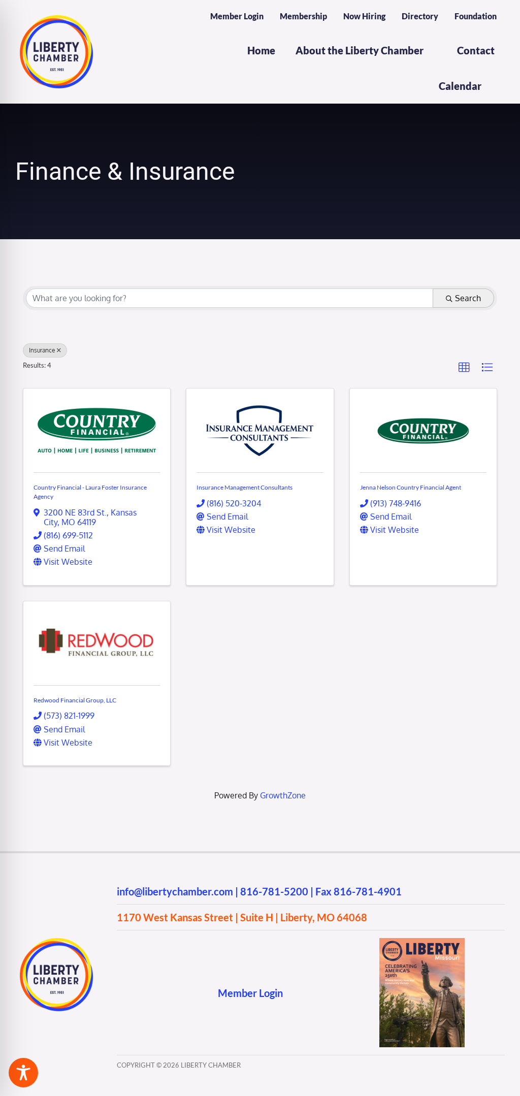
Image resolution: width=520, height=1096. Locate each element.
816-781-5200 (274, 891)
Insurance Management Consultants (244, 487)
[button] (464, 368)
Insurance (42, 350)
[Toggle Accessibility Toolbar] (23, 1072)
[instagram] (141, 992)
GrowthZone (283, 795)
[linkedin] (181, 992)
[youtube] (161, 992)
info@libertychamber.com (175, 891)
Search (468, 298)
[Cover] (422, 942)
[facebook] (121, 992)
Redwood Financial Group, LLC (75, 700)
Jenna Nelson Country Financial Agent (410, 487)
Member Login (250, 993)
